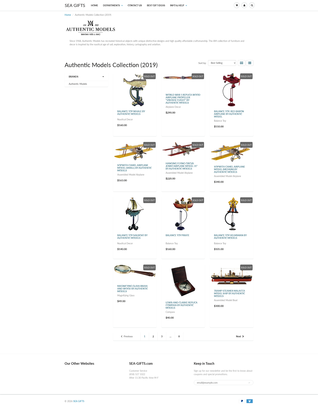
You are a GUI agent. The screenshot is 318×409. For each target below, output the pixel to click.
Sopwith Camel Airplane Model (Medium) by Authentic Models (229, 169)
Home (94, 5)
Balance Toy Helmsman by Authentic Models (230, 236)
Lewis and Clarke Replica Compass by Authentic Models (181, 305)
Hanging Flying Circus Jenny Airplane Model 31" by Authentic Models (182, 166)
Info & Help (177, 5)
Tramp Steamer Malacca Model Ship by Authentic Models (229, 293)
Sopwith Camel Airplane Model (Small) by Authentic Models (134, 168)
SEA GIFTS (75, 5)
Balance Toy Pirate (177, 235)
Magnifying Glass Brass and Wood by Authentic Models (132, 289)
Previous (128, 336)
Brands (73, 76)
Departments (111, 5)
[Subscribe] (249, 382)
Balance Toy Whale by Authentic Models (131, 112)
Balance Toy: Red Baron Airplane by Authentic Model (229, 114)
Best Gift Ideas (156, 5)
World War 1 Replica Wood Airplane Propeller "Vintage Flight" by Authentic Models (183, 98)
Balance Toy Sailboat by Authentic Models (132, 236)
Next (238, 336)
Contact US (135, 5)
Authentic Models (78, 83)
